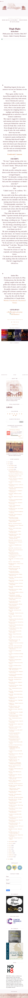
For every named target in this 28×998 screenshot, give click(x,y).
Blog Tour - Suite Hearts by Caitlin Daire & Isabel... (15, 631)
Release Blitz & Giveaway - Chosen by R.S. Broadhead (16, 820)
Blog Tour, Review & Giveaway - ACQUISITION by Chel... (15, 739)
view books (20, 437)
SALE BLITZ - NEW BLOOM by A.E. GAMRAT (16, 769)
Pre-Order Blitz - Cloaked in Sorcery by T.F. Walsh (16, 613)
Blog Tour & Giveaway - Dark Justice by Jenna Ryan (15, 503)
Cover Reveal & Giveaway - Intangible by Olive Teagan (16, 713)
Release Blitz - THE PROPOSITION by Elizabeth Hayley (16, 488)
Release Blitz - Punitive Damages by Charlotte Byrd (15, 515)
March (11, 853)
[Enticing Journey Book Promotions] (14, 937)
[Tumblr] (21, 414)
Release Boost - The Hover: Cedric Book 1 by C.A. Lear (15, 727)
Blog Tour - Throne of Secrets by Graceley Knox (15, 766)
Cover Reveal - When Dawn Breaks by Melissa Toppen (16, 619)
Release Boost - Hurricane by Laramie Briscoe (16, 663)
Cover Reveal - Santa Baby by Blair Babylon (15, 815)
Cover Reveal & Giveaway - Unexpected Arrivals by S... (14, 572)
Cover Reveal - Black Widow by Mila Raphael (15, 742)
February (11, 855)
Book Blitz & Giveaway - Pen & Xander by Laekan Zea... (16, 509)
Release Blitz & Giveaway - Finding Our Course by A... (15, 590)
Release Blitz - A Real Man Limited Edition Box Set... (15, 648)
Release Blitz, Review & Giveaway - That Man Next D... (15, 812)
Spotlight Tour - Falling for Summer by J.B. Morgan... (16, 704)
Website (6, 300)
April (10, 851)
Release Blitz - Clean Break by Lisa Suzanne (15, 680)
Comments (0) (15, 324)
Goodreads (11, 154)
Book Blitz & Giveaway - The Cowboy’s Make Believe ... (14, 832)
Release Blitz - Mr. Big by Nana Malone (16, 797)
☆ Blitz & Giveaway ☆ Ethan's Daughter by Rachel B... (14, 789)
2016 (9, 859)
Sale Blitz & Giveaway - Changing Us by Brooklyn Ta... (15, 491)
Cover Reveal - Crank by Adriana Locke (15, 482)
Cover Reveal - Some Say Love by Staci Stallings (16, 643)
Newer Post (4, 374)
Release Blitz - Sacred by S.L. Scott (15, 548)
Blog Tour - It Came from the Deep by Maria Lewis (16, 550)
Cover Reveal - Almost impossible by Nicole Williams (15, 675)
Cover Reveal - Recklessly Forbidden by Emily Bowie (15, 500)
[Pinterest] (12, 414)
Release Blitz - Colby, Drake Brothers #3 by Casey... (15, 578)
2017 (9, 463)
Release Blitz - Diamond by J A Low (15, 540)
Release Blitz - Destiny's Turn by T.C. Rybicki (15, 838)
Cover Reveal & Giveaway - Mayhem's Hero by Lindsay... (16, 672)
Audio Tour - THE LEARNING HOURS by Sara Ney (14, 538)
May (10, 849)
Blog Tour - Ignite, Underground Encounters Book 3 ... (15, 781)
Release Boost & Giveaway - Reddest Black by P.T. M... (15, 575)
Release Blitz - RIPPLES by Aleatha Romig (15, 494)
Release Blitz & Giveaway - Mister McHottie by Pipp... (15, 535)
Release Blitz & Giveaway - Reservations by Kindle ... (14, 518)
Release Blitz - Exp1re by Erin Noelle (15, 645)
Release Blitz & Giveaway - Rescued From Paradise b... (15, 818)
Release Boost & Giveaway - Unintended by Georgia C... (14, 736)
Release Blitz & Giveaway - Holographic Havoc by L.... (14, 553)
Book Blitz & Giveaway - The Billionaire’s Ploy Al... (14, 760)
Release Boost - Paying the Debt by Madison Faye (15, 660)
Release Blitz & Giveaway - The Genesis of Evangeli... (14, 569)
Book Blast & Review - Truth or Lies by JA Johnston (16, 564)
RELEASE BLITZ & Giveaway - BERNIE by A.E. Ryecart (14, 608)
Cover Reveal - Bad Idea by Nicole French (15, 666)
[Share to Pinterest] (14, 322)
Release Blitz (19, 319)
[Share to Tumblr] (16, 322)
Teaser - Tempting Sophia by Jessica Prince (15, 689)
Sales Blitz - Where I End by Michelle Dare (15, 637)
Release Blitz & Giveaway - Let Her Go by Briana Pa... (16, 485)
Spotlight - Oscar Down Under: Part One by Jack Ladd (15, 778)
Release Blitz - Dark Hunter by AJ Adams (15, 611)
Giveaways (12, 319)
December (11, 465)
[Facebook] (7, 414)
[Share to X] (11, 322)
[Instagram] (14, 414)
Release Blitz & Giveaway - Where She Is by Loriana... (16, 754)
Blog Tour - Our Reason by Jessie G (15, 523)
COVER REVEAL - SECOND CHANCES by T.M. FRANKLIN (15, 596)
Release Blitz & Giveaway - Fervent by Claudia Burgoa (16, 584)
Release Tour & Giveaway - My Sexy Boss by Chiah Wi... (15, 605)
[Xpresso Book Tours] (14, 951)
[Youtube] (15, 415)
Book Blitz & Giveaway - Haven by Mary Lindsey (15, 775)
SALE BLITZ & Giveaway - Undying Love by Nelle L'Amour (15, 715)
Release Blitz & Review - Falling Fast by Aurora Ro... (15, 683)
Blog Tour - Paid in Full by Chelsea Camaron (15, 529)
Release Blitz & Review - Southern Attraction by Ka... (15, 792)
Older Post (25, 374)
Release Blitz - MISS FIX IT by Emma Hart (15, 497)
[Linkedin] (13, 415)
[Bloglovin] (19, 414)
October (11, 469)
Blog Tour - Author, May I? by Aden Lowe (15, 616)
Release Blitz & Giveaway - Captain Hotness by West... (15, 803)
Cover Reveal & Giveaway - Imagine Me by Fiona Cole (15, 686)
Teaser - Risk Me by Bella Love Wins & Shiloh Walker (16, 593)
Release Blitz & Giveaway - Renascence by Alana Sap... (16, 526)
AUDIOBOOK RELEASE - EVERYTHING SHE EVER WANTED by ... (14, 748)
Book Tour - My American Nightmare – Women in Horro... (16, 479)
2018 (9, 462)
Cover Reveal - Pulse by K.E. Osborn (15, 745)
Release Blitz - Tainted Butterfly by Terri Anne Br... (15, 795)
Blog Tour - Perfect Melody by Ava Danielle (15, 772)
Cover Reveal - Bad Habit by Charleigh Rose (16, 654)
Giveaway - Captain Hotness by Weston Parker (14, 506)
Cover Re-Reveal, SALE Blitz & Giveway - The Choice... (14, 733)
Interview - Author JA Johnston (14, 561)
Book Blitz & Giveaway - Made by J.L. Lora (16, 710)
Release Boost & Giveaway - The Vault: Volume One (16, 581)
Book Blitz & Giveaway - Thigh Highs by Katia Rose (16, 701)
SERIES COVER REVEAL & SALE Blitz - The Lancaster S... (15, 669)
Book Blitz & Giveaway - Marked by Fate (15, 829)
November (12, 467)
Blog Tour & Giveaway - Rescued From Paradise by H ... (16, 622)
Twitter (14, 303)
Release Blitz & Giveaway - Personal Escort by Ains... (15, 809)
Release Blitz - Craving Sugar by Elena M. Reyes (16, 587)
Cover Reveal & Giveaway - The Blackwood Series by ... (15, 602)
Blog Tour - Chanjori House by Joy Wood (15, 634)
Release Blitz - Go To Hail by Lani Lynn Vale (16, 559)
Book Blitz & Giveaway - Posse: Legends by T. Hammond (14, 707)
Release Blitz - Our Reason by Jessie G (16, 783)
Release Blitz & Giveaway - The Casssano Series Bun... (14, 823)
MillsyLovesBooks (14, 431)
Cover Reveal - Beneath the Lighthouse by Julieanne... (16, 512)
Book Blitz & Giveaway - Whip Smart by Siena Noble (16, 786)
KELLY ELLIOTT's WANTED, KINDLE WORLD (14, 521)
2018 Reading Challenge (14, 429)
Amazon (19, 154)
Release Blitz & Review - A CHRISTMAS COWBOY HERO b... (16, 471)
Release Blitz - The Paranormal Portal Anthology (15, 692)
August (11, 843)
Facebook (22, 300)
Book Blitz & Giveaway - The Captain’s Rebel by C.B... (16, 698)
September (12, 841)
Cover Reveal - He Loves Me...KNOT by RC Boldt (15, 730)
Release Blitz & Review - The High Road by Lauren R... (15, 800)
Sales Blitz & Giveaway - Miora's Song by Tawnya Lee (16, 806)
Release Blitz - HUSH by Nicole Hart (15, 677)
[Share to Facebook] (13, 322)
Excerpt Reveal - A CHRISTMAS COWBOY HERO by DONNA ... (15, 763)
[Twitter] (9, 414)
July (10, 845)
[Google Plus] (17, 414)
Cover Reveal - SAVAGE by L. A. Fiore (16, 474)
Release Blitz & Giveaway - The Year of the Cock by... (16, 826)
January (11, 856)
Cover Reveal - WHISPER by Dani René (15, 545)
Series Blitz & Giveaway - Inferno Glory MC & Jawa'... (15, 532)
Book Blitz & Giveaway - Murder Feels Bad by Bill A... (16, 835)
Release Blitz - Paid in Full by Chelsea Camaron (15, 695)
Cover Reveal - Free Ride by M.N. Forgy (15, 651)
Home (14, 374)
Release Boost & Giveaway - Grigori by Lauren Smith (16, 721)
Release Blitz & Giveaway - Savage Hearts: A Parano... (15, 476)
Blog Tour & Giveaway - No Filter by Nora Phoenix (15, 542)
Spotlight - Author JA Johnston (14, 566)
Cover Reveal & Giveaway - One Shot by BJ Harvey (16, 657)
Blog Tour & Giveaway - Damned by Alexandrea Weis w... (15, 757)
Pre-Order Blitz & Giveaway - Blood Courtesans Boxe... (15, 628)
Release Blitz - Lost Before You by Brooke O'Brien (15, 599)
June (10, 847)
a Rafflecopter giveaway (14, 312)
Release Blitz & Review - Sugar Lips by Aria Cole (16, 724)
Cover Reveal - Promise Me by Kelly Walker (15, 751)
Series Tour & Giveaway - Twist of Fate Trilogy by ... (15, 556)
